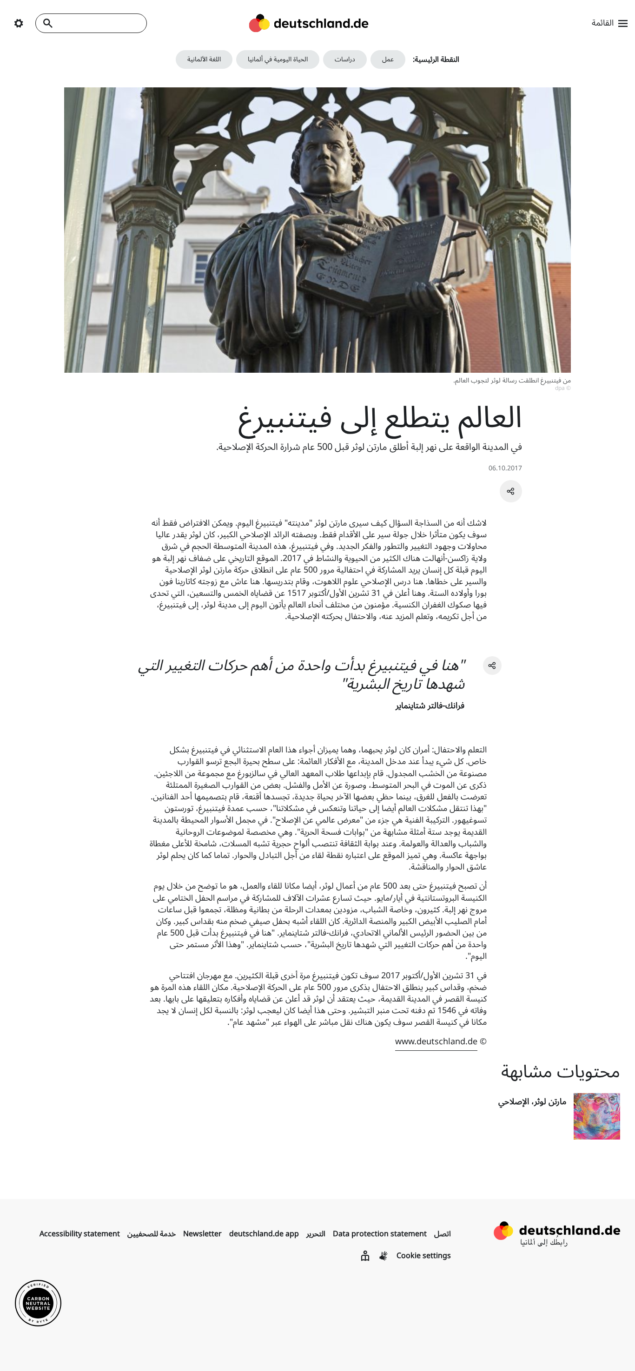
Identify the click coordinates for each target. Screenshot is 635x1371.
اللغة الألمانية (204, 59)
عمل (388, 59)
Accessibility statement (80, 1234)
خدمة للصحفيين (151, 1234)
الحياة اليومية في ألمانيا (278, 59)
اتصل (442, 1234)
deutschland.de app (264, 1234)
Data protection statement (380, 1234)
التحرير (315, 1234)
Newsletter (202, 1234)
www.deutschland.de (436, 1041)
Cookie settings (424, 1256)
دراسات (345, 59)
